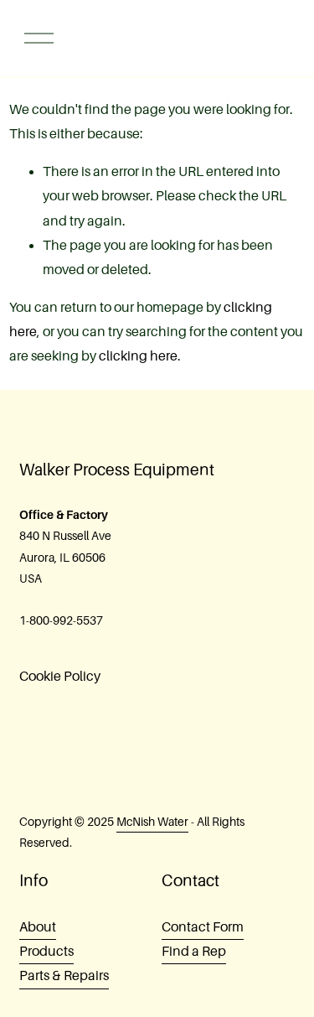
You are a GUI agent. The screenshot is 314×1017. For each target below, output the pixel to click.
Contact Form (203, 927)
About (37, 927)
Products (46, 951)
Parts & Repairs (64, 975)
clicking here (138, 356)
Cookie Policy (59, 676)
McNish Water (152, 821)
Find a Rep (194, 951)
